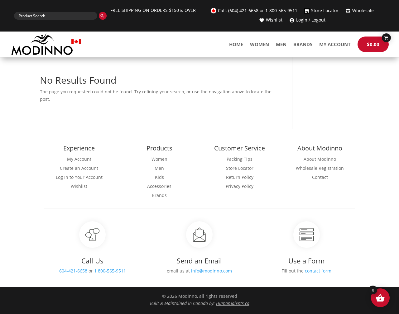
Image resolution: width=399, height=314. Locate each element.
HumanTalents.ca (232, 303)
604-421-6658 (73, 271)
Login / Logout (310, 20)
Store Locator (325, 10)
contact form (318, 271)
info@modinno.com (211, 271)
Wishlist (274, 20)
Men (281, 44)
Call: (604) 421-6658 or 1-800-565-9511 (257, 10)
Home (236, 44)
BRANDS (302, 44)
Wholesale (363, 10)
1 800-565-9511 (110, 271)
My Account (335, 44)
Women (259, 44)
